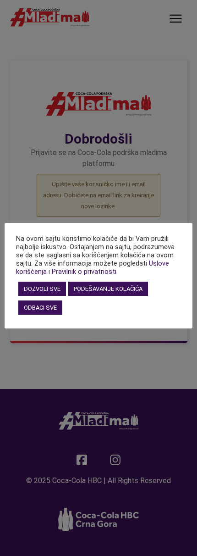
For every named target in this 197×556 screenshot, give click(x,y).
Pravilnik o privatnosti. (85, 271)
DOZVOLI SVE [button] (42, 288)
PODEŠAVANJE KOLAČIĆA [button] (108, 288)
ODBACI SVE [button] (40, 307)
